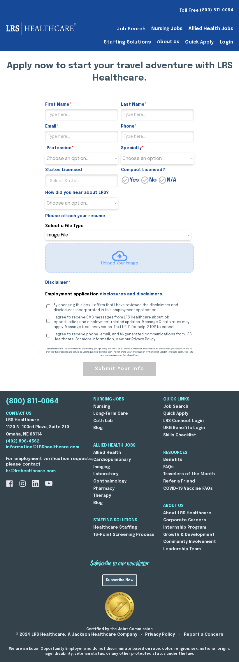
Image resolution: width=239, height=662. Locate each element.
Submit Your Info (119, 368)
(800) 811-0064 (32, 401)
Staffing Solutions (127, 42)
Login (226, 42)
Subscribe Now (119, 580)
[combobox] (81, 180)
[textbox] (86, 181)
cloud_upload (119, 256)
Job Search (131, 29)
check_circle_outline (125, 180)
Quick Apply (199, 42)
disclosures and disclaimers (131, 294)
